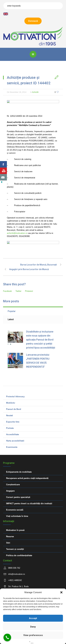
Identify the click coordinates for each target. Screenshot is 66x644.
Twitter (18, 291)
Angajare (10, 491)
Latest (11, 319)
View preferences (33, 635)
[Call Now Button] (7, 637)
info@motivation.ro (16, 574)
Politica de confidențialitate (19, 555)
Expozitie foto (12, 422)
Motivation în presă (15, 530)
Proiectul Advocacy (15, 396)
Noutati (9, 415)
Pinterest (29, 291)
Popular (12, 311)
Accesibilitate (12, 434)
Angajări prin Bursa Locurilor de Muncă (29, 269)
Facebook (7, 291)
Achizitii (35, 92)
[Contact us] (3, 177)
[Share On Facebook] (3, 164)
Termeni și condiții (15, 549)
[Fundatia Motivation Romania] (33, 36)
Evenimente (11, 447)
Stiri (8, 543)
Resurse (10, 536)
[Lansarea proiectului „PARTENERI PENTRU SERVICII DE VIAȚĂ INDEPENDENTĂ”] (15, 360)
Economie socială (14, 510)
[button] (61, 592)
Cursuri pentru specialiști (18, 497)
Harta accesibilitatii (15, 441)
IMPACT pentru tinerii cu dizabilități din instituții (29, 503)
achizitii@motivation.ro (17, 233)
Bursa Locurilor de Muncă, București (38, 264)
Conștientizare (13, 484)
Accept (33, 618)
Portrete (10, 428)
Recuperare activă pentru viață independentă (27, 478)
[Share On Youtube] (3, 171)
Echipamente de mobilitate (19, 472)
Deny (33, 626)
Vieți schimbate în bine (17, 516)
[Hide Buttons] (1, 182)
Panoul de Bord (13, 409)
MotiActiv (10, 403)
